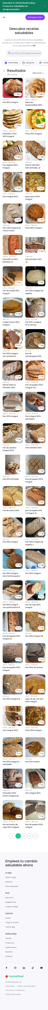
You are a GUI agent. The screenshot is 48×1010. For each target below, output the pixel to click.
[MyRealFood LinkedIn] (24, 968)
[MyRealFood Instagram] (15, 968)
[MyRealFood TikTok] (33, 968)
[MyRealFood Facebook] (6, 968)
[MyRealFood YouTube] (41, 968)
